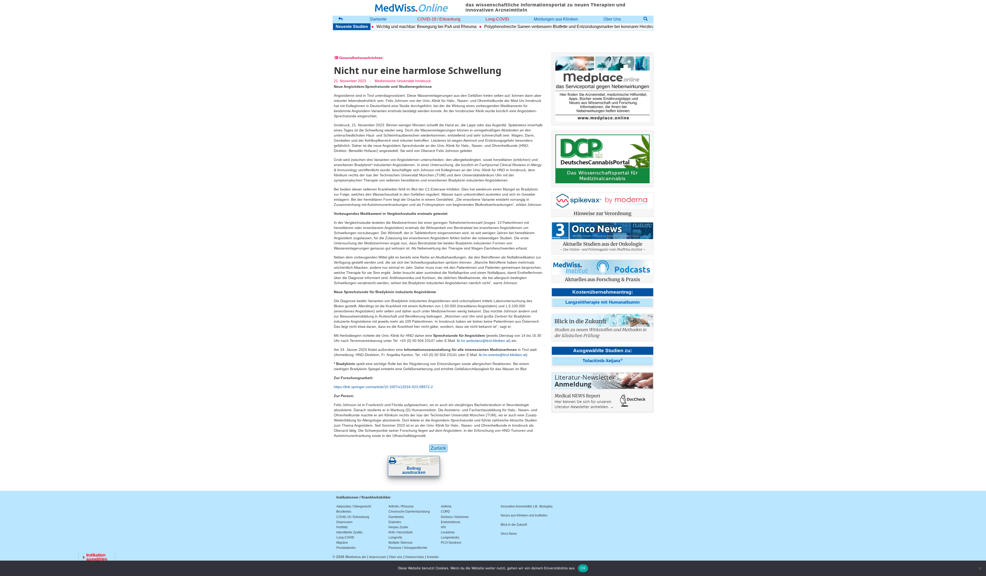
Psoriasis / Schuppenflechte (407, 548)
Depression (344, 522)
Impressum (377, 557)
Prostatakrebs (346, 548)
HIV (443, 527)
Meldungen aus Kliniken (556, 19)
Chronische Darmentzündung (409, 511)
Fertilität (341, 527)
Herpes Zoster (398, 527)
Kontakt (433, 557)
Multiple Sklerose (400, 542)
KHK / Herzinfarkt (400, 532)
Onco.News (509, 533)
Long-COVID (497, 19)
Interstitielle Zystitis (349, 532)
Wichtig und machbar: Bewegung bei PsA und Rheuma (411, 26)
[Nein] (979, 568)
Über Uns (612, 19)
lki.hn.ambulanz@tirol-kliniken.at (483, 341)
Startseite (378, 19)
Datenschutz (414, 557)
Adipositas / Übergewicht (353, 506)
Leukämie (448, 532)
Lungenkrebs (450, 537)
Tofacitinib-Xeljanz (603, 360)
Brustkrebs (343, 511)
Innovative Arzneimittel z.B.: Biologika (527, 506)
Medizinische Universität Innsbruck (403, 81)
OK (583, 568)
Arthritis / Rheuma (400, 506)
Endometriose (450, 522)
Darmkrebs (396, 517)
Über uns (395, 557)
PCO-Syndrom (451, 542)
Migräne (342, 542)
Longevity (395, 537)
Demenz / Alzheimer (455, 517)
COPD (445, 511)
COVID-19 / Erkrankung (438, 19)
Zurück (438, 448)
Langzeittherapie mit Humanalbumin (602, 302)
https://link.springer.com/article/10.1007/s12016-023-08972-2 (383, 387)
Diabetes (394, 522)
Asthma (446, 506)
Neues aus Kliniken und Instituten (524, 515)
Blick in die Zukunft (514, 524)
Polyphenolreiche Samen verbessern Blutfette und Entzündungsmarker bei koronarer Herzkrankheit (559, 26)
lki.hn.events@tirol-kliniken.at (502, 355)
